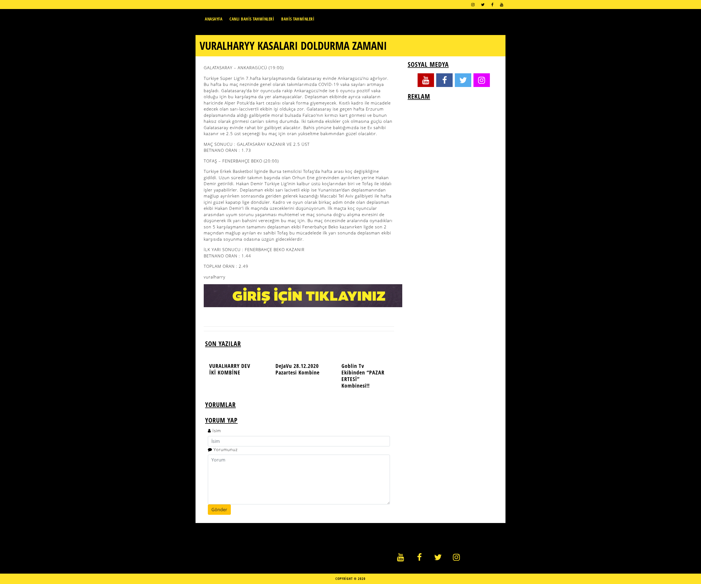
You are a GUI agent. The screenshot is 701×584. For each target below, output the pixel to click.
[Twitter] (483, 4)
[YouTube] (502, 4)
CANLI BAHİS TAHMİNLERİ (251, 19)
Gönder (219, 510)
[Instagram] (473, 4)
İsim (216, 430)
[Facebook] (492, 4)
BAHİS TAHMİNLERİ (297, 19)
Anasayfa (213, 19)
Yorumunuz (226, 449)
